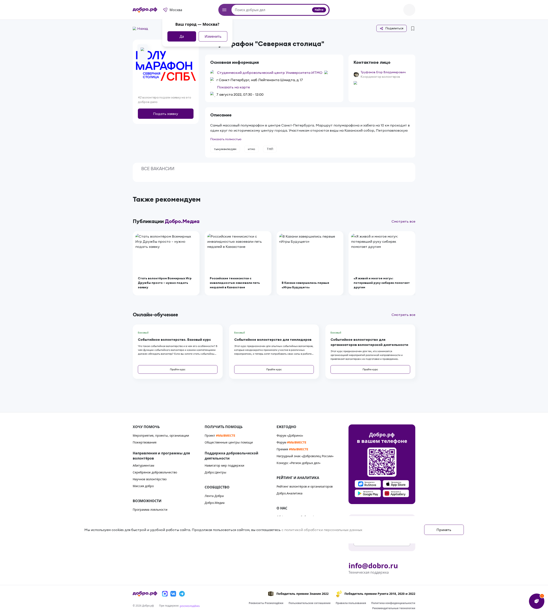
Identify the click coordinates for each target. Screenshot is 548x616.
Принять (443, 530)
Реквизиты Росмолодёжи (266, 603)
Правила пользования (351, 603)
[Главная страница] (145, 10)
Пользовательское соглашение (310, 603)
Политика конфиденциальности (393, 603)
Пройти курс (177, 369)
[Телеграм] (182, 593)
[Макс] (164, 593)
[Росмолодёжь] (190, 605)
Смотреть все (403, 221)
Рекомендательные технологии (393, 608)
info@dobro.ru (373, 565)
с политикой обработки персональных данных (321, 530)
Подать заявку (165, 114)
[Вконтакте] (173, 593)
